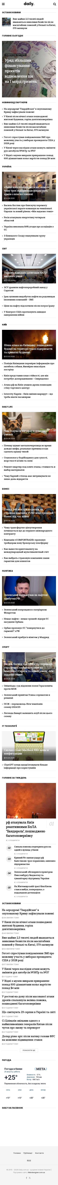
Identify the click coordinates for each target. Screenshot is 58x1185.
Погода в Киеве (13, 1069)
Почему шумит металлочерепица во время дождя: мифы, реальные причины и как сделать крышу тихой (27, 449)
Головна (17, 1153)
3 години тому (10, 992)
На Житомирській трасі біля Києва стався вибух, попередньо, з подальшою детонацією (19, 71)
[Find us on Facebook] (26, 1178)
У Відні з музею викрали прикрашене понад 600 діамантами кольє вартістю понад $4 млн (26, 984)
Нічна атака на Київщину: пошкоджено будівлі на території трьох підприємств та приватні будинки (28, 349)
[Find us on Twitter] (30, 1178)
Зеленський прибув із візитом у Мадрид (26, 637)
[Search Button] (54, 4)
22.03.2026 (10, 280)
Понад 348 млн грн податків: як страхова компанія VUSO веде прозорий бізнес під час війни (28, 513)
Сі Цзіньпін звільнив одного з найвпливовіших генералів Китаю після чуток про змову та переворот (27, 1024)
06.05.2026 (10, 679)
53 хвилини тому (11, 949)
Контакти (39, 1153)
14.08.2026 (10, 198)
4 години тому (10, 1016)
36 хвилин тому (11, 918)
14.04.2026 (10, 758)
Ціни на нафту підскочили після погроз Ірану (29, 306)
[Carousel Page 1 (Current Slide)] (53, 67)
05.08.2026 (10, 521)
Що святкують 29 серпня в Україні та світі (28, 1012)
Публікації (27, 1153)
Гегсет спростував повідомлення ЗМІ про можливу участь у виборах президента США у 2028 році (33, 22)
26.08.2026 (10, 439)
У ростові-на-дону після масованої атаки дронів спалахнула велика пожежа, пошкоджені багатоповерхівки (28, 1000)
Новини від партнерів (16, 49)
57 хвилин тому (11, 964)
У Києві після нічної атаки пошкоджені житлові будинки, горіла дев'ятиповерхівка (27, 926)
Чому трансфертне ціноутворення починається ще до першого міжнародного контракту (28, 531)
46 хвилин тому (11, 933)
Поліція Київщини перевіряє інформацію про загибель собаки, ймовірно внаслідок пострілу (29, 366)
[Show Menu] (3, 4)
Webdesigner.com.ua (36, 1172)
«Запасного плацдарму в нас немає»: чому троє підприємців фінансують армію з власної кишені (27, 191)
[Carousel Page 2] (53, 69)
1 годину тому (10, 977)
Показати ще (29, 1050)
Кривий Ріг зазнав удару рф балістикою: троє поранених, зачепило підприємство (34, 861)
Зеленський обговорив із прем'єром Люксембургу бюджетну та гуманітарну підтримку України (33, 875)
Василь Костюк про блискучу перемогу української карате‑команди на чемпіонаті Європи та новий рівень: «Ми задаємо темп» (28, 208)
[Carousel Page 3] (53, 70)
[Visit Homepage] (29, 4)
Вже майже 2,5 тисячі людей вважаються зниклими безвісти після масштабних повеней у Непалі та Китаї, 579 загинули (27, 127)
